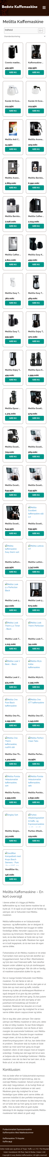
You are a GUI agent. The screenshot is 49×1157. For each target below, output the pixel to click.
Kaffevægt (7, 1141)
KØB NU (13, 72)
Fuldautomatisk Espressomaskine (17, 1129)
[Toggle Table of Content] (39, 30)
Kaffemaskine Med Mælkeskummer (18, 1132)
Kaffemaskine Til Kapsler (13, 1138)
